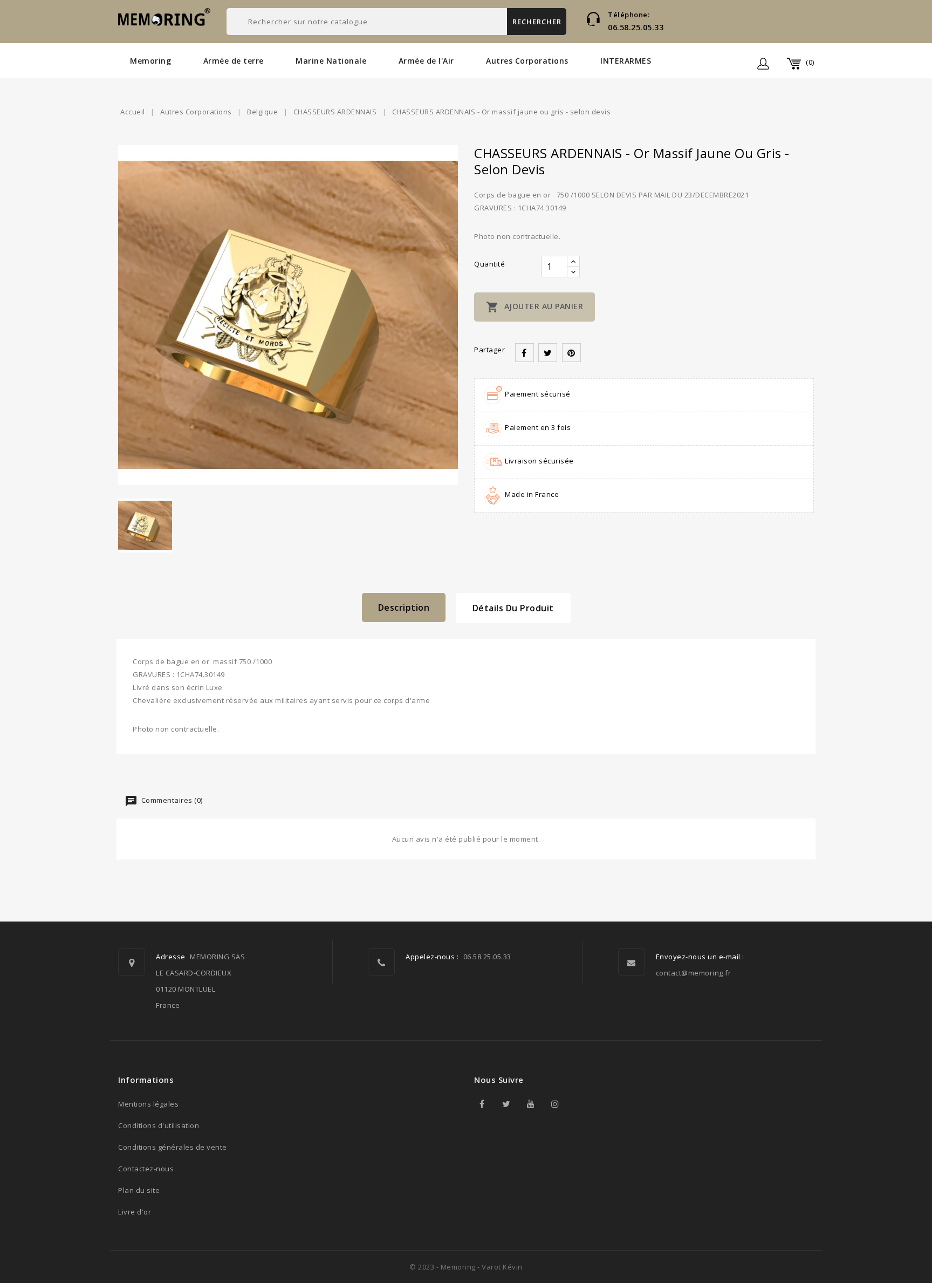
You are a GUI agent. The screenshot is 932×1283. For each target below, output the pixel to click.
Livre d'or (134, 1212)
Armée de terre (233, 61)
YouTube (531, 1104)
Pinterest (571, 352)
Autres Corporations (527, 61)
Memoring (150, 61)
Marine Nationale (331, 61)
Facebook (482, 1104)
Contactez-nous (146, 1168)
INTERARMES (625, 61)
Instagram (555, 1104)
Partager (524, 352)
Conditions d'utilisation (158, 1125)
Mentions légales (148, 1104)
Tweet (547, 352)
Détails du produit (513, 608)
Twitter (506, 1104)
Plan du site (139, 1190)
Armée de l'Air (426, 61)
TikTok (579, 1104)
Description (404, 607)
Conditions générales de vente (172, 1147)
